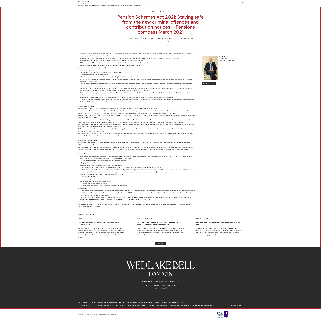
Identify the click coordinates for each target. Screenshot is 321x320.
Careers (143, 2)
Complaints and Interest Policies (202, 305)
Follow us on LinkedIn (236, 305)
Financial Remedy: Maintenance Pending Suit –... (107, 302)
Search (241, 2)
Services (97, 2)
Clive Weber (134, 38)
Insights (135, 2)
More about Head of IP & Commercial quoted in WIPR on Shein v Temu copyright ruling (102, 228)
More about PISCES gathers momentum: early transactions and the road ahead (219, 227)
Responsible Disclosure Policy (179, 305)
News (129, 2)
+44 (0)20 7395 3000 (152, 285)
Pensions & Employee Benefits (145, 41)
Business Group (148, 38)
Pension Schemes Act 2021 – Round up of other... (170, 302)
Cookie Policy (120, 305)
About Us (150, 2)
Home (79, 5)
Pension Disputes (187, 38)
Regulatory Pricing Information (158, 305)
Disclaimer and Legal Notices (137, 305)
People (123, 2)
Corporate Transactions (167, 38)
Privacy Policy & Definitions (104, 305)
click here (115, 58)
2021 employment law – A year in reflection (138, 302)
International (114, 2)
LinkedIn (163, 45)
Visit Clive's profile (222, 68)
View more (160, 243)
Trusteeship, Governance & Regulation (174, 41)
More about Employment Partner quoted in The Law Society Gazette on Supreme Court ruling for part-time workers (160, 227)
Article (86, 5)
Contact (158, 2)
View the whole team (208, 83)
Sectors (105, 2)
